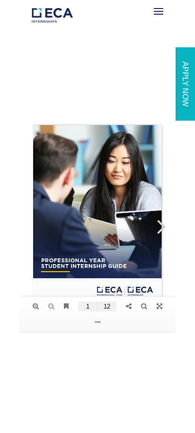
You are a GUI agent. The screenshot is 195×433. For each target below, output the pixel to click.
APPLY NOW (185, 84)
